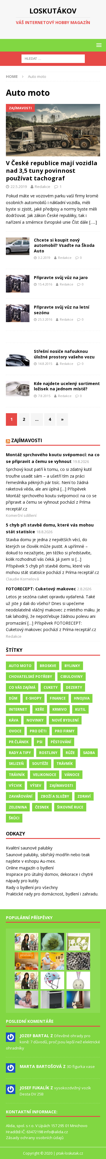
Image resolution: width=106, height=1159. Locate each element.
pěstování (61, 741)
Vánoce (72, 774)
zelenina (18, 807)
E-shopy (34, 698)
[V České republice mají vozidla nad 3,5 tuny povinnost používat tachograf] (53, 130)
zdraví (84, 796)
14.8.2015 (45, 363)
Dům (13, 698)
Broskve (48, 665)
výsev (35, 785)
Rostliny (48, 752)
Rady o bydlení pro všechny (32, 887)
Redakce (42, 186)
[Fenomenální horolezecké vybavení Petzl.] (52, 980)
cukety (51, 687)
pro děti (38, 731)
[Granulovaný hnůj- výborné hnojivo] (78, 961)
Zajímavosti (26, 440)
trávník (17, 774)
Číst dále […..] (84, 222)
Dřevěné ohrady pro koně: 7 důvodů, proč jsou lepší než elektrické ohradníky (53, 1042)
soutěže (40, 763)
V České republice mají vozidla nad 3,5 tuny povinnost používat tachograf (51, 170)
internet (18, 709)
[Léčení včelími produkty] (26, 961)
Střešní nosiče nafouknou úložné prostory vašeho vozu (64, 353)
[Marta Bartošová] (10, 1069)
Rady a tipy (20, 752)
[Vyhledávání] (53, 58)
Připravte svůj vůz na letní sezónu (61, 309)
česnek (42, 807)
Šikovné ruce (70, 807)
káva (13, 720)
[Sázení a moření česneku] (52, 942)
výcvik (15, 785)
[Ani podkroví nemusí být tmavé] (78, 999)
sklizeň (16, 763)
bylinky (72, 665)
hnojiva (82, 698)
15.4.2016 (45, 284)
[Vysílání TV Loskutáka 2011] (26, 980)
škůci (14, 818)
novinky (35, 720)
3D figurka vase (81, 1066)
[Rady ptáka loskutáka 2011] (26, 942)
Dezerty (74, 687)
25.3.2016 (45, 319)
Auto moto (20, 665)
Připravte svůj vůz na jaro (61, 277)
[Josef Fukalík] (10, 1090)
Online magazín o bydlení (30, 868)
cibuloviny (71, 676)
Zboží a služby (55, 796)
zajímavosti (61, 785)
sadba (89, 752)
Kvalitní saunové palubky (29, 848)
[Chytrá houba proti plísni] (78, 942)
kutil (80, 709)
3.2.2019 (44, 257)
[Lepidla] (52, 999)
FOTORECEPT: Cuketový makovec (41, 589)
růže (70, 752)
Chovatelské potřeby (30, 676)
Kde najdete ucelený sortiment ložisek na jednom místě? (67, 386)
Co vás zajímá (22, 687)
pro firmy (64, 731)
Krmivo (59, 709)
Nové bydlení (65, 720)
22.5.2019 (19, 186)
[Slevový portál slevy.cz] (26, 999)
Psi (39, 741)
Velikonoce (44, 774)
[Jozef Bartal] (10, 1038)
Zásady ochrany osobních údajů (35, 1137)
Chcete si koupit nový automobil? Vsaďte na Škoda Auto (64, 245)
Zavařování (20, 796)
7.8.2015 (44, 396)
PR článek (19, 741)
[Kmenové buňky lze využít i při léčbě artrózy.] (52, 961)
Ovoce (15, 731)
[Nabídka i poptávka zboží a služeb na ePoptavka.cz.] (78, 980)
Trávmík (65, 763)
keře (39, 709)
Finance (58, 698)
